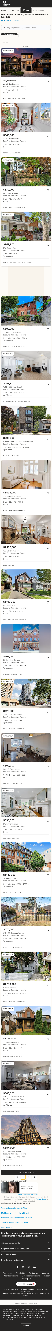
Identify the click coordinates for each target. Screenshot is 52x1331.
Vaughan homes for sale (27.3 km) (14, 1222)
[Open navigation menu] (47, 4)
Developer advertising (31, 1276)
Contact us (33, 1273)
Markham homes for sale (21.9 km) (15, 1213)
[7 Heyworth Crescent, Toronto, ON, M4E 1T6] (26, 1033)
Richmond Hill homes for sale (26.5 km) (17, 1218)
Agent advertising (11, 1276)
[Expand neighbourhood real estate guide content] (26, 1248)
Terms (30, 1291)
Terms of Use (41, 1199)
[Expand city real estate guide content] (26, 1243)
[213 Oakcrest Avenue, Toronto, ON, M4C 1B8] (26, 239)
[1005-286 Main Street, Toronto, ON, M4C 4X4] (26, 706)
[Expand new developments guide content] (26, 1260)
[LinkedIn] (34, 1267)
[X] (23, 1267)
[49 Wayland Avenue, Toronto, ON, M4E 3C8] (26, 75)
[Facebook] (17, 1267)
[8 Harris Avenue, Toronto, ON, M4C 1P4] (26, 979)
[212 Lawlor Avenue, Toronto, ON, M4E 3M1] (26, 815)
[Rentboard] (30, 1284)
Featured (4, 42)
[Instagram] (29, 1267)
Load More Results (26, 1172)
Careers (47, 1276)
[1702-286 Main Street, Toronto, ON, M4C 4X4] (26, 378)
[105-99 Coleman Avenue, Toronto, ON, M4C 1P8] (26, 1088)
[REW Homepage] (6, 4)
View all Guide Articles (28, 1194)
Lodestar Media (28, 1289)
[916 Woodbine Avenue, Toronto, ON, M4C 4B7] (26, 487)
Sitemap (25, 1279)
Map (28, 10)
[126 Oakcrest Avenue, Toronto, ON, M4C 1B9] (26, 542)
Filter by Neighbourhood (11, 20)
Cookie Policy (8, 1319)
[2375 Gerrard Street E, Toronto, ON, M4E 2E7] (26, 130)
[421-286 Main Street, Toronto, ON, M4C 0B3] (26, 1142)
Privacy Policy (20, 1315)
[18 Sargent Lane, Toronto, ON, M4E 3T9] (26, 869)
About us (45, 1273)
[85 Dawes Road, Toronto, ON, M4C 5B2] (26, 596)
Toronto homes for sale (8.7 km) (14, 1208)
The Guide (20, 1273)
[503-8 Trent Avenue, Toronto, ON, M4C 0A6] (26, 760)
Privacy (22, 1291)
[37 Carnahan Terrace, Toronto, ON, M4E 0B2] (26, 651)
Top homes (7, 1273)
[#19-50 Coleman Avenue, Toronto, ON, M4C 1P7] (26, 924)
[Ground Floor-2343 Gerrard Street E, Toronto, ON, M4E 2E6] (26, 433)
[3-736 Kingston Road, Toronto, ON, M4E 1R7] (26, 323)
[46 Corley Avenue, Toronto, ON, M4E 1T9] (26, 184)
